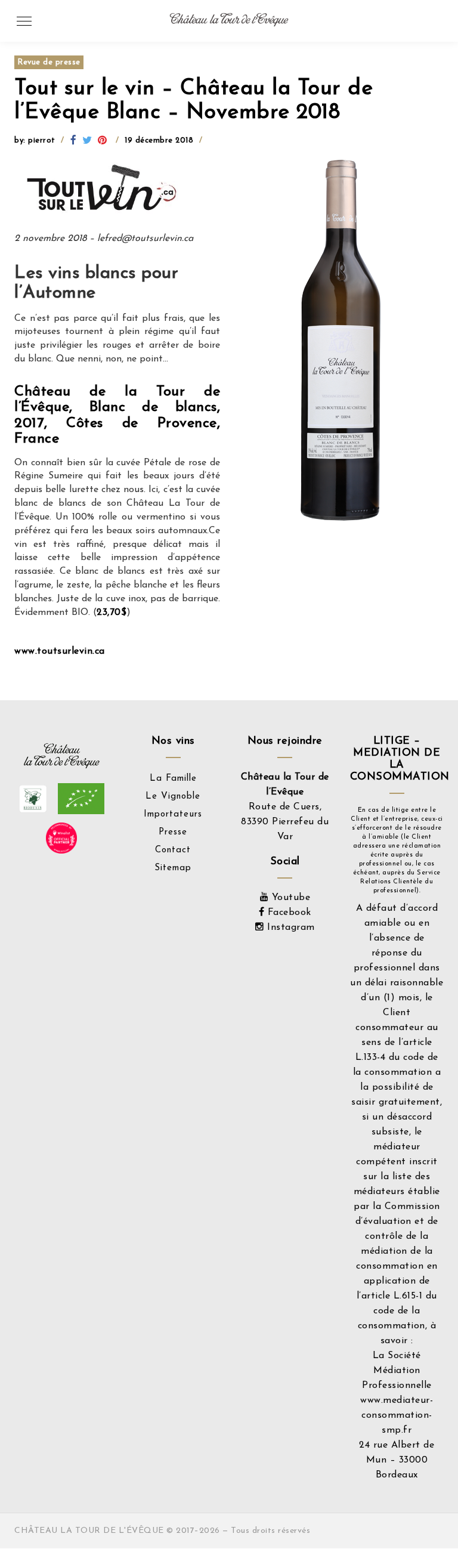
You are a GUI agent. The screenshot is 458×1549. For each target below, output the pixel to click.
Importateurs (173, 814)
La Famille (173, 778)
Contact (173, 850)
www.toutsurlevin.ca (59, 651)
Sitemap (172, 868)
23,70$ (111, 612)
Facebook (287, 912)
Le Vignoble (173, 796)
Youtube (289, 897)
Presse (173, 832)
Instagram (289, 927)
